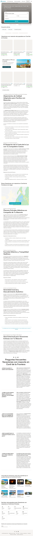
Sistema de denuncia (20, 534)
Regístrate (28, 1)
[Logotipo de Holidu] (4, 1)
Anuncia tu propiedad (17, 1)
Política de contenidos (13, 534)
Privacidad (29, 533)
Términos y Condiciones (23, 533)
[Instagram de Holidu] (15, 531)
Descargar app (11, 1)
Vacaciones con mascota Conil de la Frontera (24, 24)
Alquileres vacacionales (12, 24)
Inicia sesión (23, 1)
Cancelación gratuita (17, 29)
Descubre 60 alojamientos (15, 203)
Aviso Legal (17, 533)
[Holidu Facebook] (18, 531)
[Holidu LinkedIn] (16, 531)
